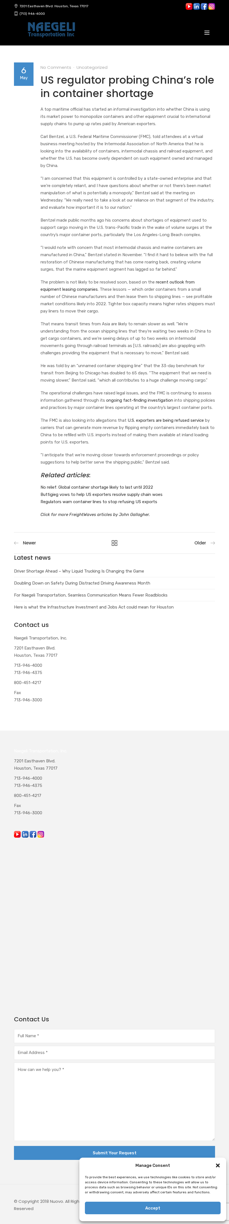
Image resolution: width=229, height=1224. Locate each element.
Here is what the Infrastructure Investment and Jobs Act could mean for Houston (94, 607)
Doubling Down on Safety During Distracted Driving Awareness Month (82, 583)
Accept (152, 1208)
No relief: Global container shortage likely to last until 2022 (96, 487)
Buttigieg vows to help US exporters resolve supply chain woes (101, 494)
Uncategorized (92, 67)
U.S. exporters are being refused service (165, 420)
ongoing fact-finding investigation (139, 400)
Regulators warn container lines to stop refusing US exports (98, 501)
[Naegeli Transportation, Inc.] (51, 32)
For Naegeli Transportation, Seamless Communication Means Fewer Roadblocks (91, 595)
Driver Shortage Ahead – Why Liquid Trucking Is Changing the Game (79, 571)
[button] (218, 1165)
